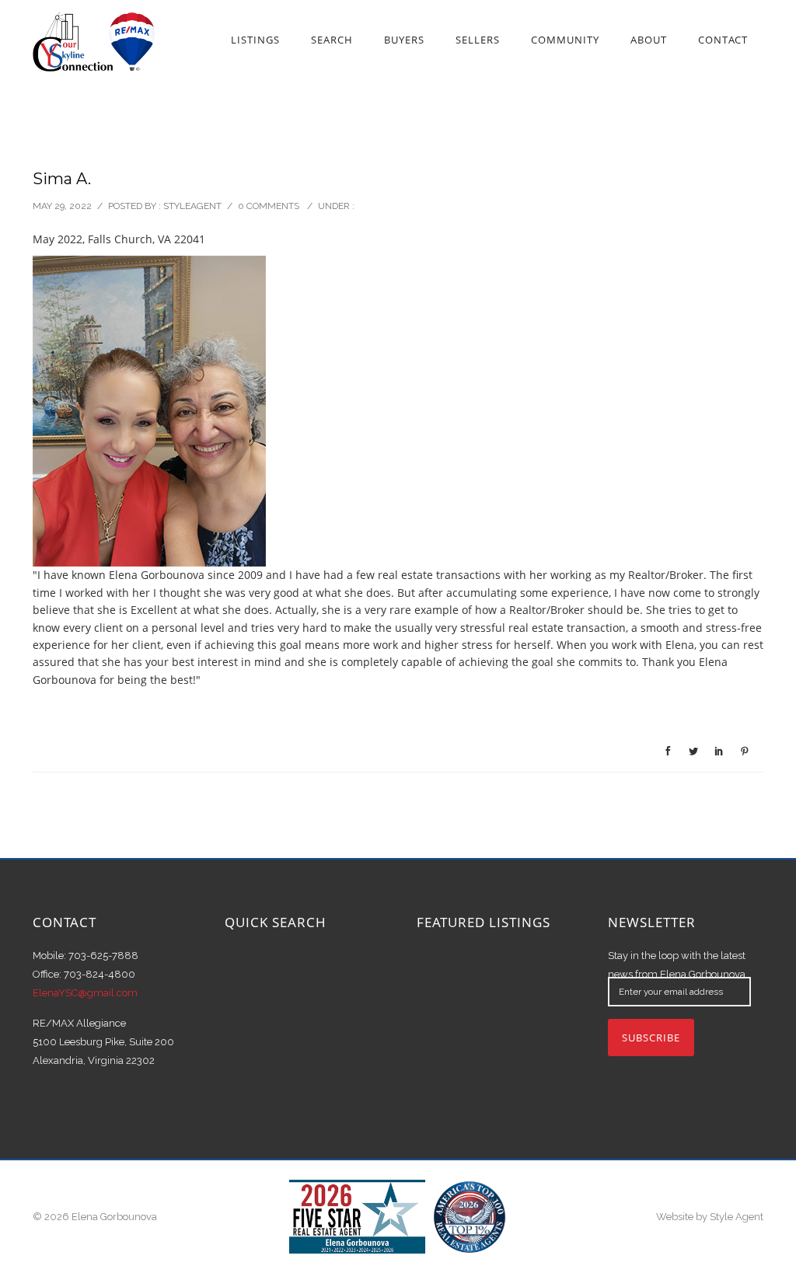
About (648, 40)
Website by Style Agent (709, 1216)
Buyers (404, 40)
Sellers (478, 40)
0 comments (268, 206)
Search (332, 40)
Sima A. (62, 178)
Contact (723, 40)
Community (565, 40)
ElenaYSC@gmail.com (85, 993)
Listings (255, 40)
